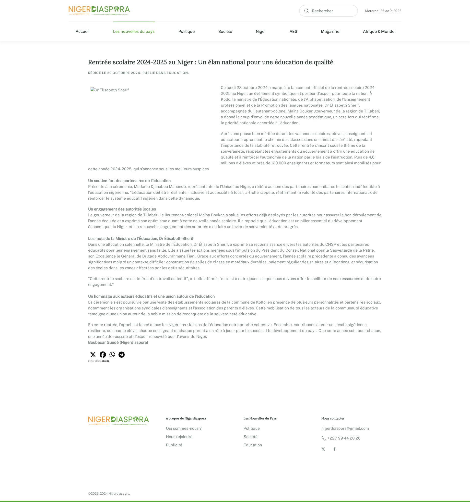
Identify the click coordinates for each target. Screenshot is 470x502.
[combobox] (328, 11)
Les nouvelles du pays (134, 31)
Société (225, 31)
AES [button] (293, 31)
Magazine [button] (330, 31)
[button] (93, 355)
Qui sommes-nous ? (183, 428)
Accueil (82, 31)
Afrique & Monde (378, 31)
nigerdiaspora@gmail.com (345, 428)
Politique (186, 31)
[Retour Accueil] (99, 10)
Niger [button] (261, 31)
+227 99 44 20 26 (344, 438)
